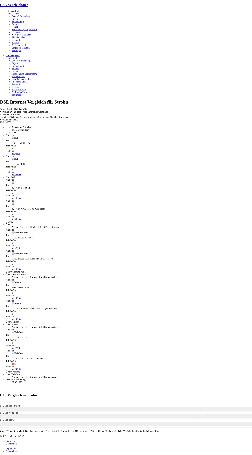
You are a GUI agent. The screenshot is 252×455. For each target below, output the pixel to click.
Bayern (15, 19)
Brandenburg (18, 21)
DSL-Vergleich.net (14, 5)
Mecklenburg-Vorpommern (24, 29)
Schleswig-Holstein (21, 48)
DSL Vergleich (13, 11)
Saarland (16, 40)
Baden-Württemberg (21, 16)
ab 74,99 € (16, 369)
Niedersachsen (18, 32)
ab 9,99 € (16, 153)
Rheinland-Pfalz (19, 37)
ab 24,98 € (16, 269)
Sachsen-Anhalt (19, 45)
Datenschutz (11, 443)
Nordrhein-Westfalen (21, 34)
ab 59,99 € (16, 174)
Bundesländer (12, 13)
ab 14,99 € (16, 198)
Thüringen (16, 50)
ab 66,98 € (16, 219)
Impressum (11, 441)
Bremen (15, 24)
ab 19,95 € (16, 298)
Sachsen (15, 42)
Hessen (15, 27)
